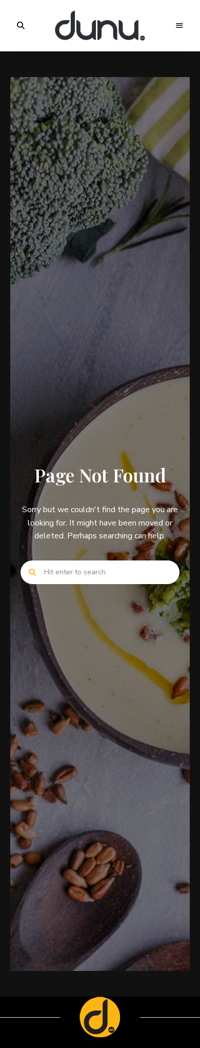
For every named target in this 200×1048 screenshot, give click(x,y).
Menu (179, 25)
